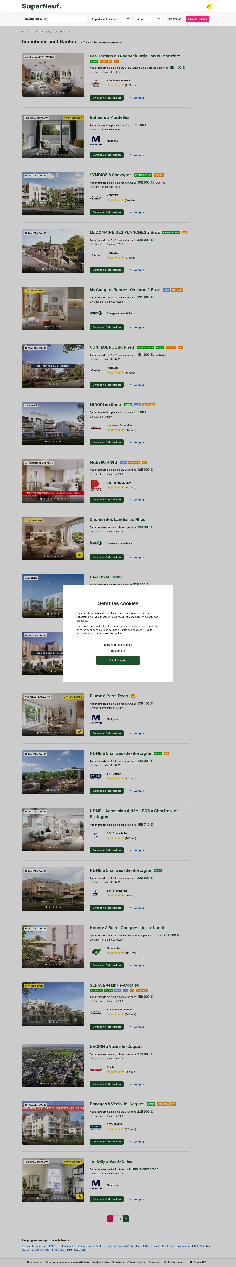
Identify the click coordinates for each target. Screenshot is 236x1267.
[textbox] (52, 19)
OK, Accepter (118, 660)
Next (81, 75)
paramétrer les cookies (118, 644)
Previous (24, 75)
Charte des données (131, 629)
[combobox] (54, 19)
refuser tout (118, 650)
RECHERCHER (197, 18)
